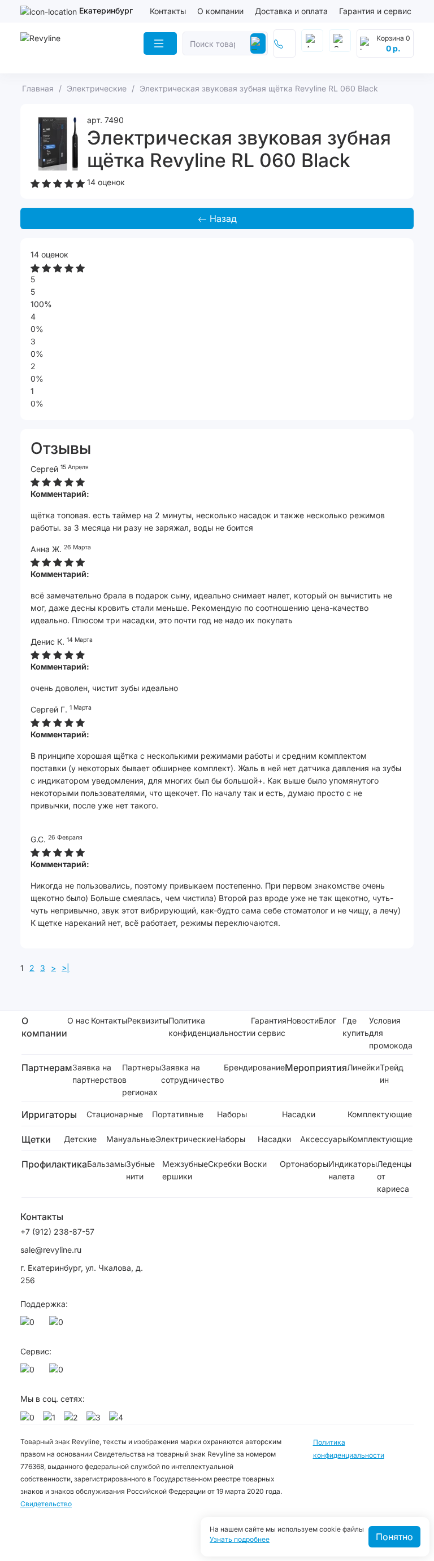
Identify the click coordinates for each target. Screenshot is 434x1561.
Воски (255, 1164)
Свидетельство (46, 1503)
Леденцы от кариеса (394, 1176)
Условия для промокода (391, 1033)
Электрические (185, 1139)
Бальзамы (106, 1164)
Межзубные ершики (185, 1170)
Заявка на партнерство (97, 1073)
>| (66, 968)
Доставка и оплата (291, 11)
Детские (80, 1139)
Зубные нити (140, 1170)
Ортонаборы (304, 1164)
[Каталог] (160, 43)
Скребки (224, 1164)
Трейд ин (391, 1073)
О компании (220, 11)
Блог (327, 1020)
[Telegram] (58, 1325)
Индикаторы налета (352, 1170)
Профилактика (54, 1164)
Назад (222, 218)
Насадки (298, 1114)
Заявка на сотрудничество (192, 1073)
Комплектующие (380, 1114)
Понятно (394, 1536)
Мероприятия (316, 1067)
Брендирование (254, 1067)
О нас (78, 1020)
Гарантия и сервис (375, 11)
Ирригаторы (49, 1114)
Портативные (177, 1114)
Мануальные (130, 1139)
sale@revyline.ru (50, 1249)
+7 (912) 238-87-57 (58, 1231)
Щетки (36, 1139)
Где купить (355, 1027)
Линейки (363, 1067)
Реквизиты (147, 1020)
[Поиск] (258, 43)
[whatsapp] (29, 1325)
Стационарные (114, 1114)
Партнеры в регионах (141, 1079)
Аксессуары (324, 1139)
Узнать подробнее (240, 1539)
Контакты (168, 11)
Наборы (232, 1114)
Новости (303, 1020)
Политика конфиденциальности (209, 1027)
